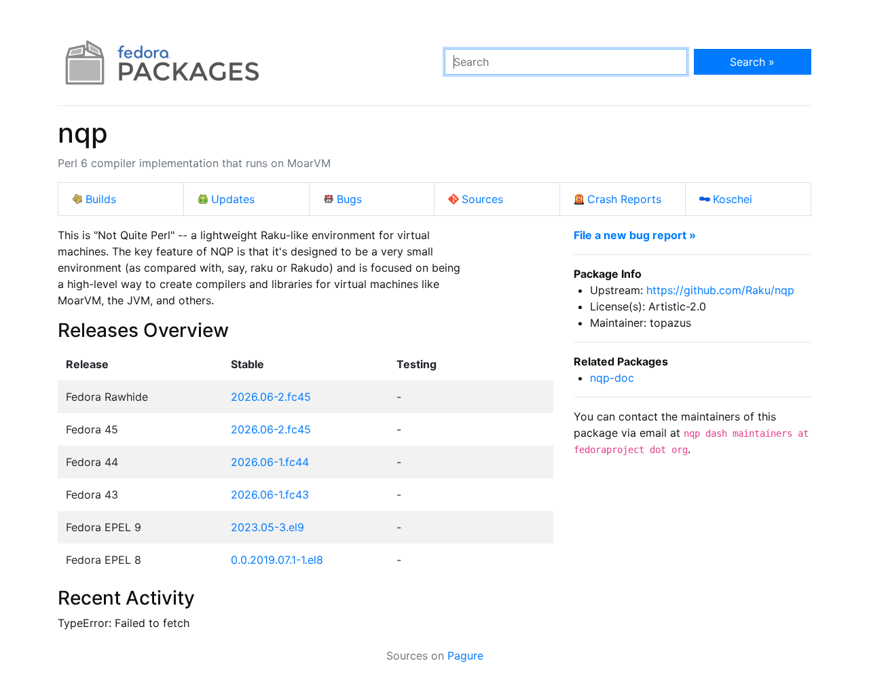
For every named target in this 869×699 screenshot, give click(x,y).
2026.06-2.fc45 (271, 397)
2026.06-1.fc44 (270, 462)
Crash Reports (624, 199)
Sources (482, 199)
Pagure (465, 655)
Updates (233, 199)
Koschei (732, 199)
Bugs (349, 199)
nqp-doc (612, 377)
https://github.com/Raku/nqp (720, 290)
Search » (752, 62)
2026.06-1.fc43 (270, 494)
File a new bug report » (635, 235)
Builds (101, 199)
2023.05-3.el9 (267, 527)
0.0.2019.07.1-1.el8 (277, 560)
